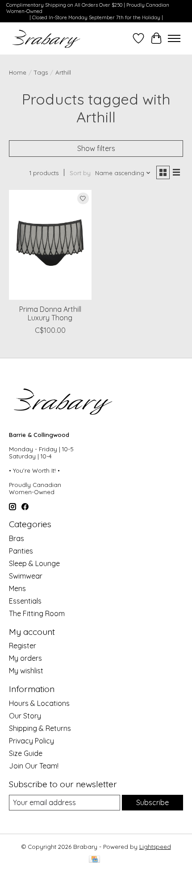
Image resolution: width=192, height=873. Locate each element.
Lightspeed (155, 846)
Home (17, 72)
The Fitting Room (37, 613)
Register (22, 645)
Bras (16, 538)
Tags (41, 72)
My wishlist (26, 670)
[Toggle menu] (174, 38)
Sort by (80, 172)
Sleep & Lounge (34, 563)
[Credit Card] (94, 860)
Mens (17, 588)
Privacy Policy (31, 740)
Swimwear (25, 575)
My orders (25, 658)
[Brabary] (46, 38)
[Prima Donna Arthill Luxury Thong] (50, 245)
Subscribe (152, 802)
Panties (21, 550)
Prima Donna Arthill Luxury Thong (50, 313)
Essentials (25, 600)
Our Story (25, 715)
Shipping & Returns (40, 728)
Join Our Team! (33, 765)
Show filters (96, 148)
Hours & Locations (39, 703)
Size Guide (25, 753)
